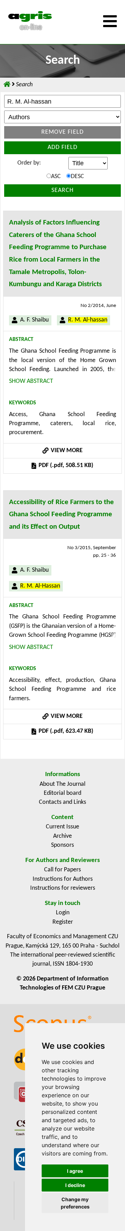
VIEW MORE (66, 451)
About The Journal (62, 784)
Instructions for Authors (63, 879)
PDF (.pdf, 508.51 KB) (65, 465)
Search (62, 190)
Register (62, 922)
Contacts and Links (62, 802)
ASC (56, 176)
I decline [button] (75, 1185)
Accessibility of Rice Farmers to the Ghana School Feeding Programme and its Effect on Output (61, 514)
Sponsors (62, 845)
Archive (62, 836)
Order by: (29, 163)
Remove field (62, 132)
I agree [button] (75, 1171)
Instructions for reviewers (62, 888)
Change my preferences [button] (75, 1203)
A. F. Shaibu (34, 320)
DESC (77, 176)
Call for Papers (62, 870)
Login (62, 913)
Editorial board (62, 793)
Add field (62, 147)
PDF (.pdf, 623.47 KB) (65, 731)
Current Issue (62, 827)
